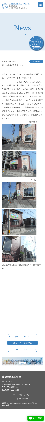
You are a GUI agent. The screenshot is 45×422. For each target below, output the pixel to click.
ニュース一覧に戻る (22, 343)
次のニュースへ (22, 349)
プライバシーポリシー (22, 395)
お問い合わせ (22, 399)
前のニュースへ (22, 336)
